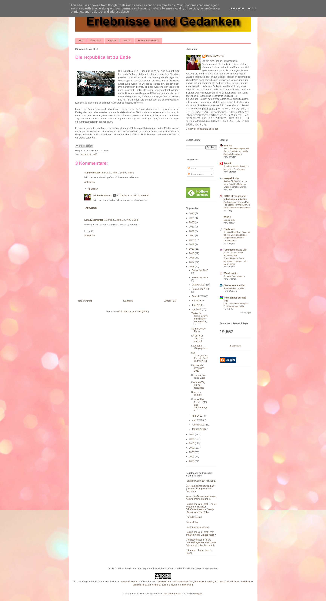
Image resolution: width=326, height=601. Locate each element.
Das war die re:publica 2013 (197, 368)
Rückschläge (192, 522)
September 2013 (200, 289)
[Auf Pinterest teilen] (91, 146)
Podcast (127, 40)
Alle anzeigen (245, 313)
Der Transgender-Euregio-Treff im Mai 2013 (199, 356)
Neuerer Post (85, 301)
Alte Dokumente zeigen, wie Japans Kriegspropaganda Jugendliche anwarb (236, 151)
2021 (192, 231)
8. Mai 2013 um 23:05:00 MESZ (133, 195)
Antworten (89, 182)
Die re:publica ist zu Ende (103, 57)
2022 (192, 226)
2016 (192, 253)
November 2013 (200, 277)
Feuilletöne (229, 229)
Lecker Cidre (229, 220)
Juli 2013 (197, 300)
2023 (192, 222)
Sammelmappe (92, 172)
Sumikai (228, 145)
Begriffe (112, 40)
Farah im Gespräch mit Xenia (200, 481)
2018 (192, 244)
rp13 (95, 154)
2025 (192, 213)
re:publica (86, 154)
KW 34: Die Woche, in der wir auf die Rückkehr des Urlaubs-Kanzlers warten (235, 184)
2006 (192, 461)
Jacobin (228, 163)
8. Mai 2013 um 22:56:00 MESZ (118, 172)
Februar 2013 (199, 424)
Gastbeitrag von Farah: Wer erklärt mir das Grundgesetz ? (201, 533)
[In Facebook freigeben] (88, 146)
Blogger (198, 593)
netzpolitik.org (231, 178)
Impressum (235, 345)
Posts (193, 168)
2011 (192, 439)
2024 (192, 218)
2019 (192, 240)
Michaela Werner (102, 195)
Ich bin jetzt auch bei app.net (197, 338)
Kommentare (197, 174)
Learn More (237, 8)
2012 (192, 434)
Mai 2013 (197, 309)
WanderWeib (230, 273)
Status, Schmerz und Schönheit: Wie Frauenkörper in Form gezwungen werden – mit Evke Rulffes (235, 258)
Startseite (128, 301)
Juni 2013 (197, 305)
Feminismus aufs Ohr (235, 249)
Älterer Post (170, 301)
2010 (192, 443)
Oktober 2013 (199, 284)
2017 (192, 249)
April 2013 (197, 416)
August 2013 (198, 296)
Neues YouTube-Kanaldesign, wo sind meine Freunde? (201, 497)
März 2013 (197, 420)
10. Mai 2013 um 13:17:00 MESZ (121, 220)
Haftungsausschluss (148, 40)
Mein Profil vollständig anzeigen (202, 129)
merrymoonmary (172, 593)
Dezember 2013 (200, 270)
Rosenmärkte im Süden (234, 288)
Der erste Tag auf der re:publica (198, 385)
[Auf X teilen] (84, 146)
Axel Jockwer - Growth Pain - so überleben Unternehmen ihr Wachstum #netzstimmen (237, 205)
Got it (252, 8)
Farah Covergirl (194, 517)
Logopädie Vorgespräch (199, 347)
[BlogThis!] (80, 146)
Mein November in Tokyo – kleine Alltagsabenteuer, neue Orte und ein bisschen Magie (201, 542)
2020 (192, 235)
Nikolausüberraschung (197, 527)
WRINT (227, 217)
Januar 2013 (198, 429)
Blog (81, 40)
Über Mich (95, 40)
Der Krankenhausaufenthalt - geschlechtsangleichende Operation (200, 489)
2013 (192, 266)
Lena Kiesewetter (93, 220)
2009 (192, 447)
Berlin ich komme (196, 393)
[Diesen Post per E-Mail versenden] (77, 146)
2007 (192, 456)
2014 (192, 262)
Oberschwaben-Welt (234, 285)
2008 (192, 452)
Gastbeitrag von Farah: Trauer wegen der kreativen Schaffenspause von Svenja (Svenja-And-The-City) (201, 508)
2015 (192, 257)
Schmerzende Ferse (198, 330)
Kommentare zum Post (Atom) (133, 311)
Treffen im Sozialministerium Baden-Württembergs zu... (199, 319)
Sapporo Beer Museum (234, 276)
